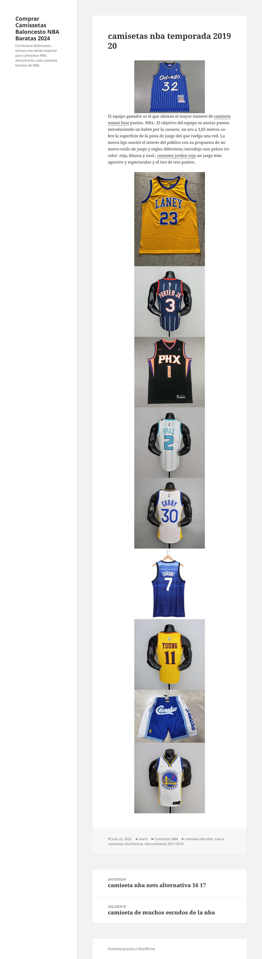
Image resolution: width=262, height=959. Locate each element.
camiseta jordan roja (176, 155)
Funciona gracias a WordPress (131, 949)
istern (143, 839)
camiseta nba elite (199, 839)
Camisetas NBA (166, 839)
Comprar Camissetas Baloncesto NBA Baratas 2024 (37, 28)
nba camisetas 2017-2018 (164, 844)
